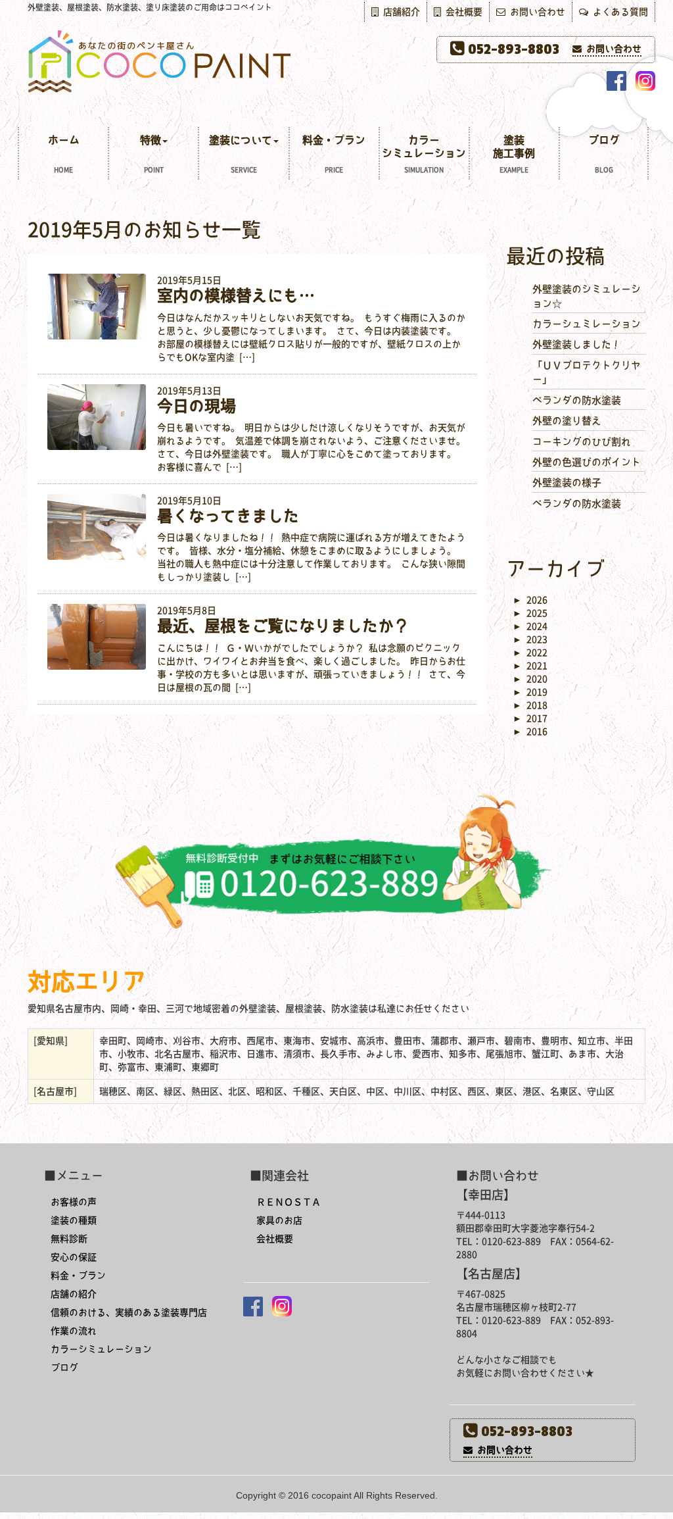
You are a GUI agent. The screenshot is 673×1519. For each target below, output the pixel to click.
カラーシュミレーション (586, 324)
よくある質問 (618, 11)
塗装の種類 (74, 1220)
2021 (530, 665)
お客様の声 (74, 1202)
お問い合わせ (535, 11)
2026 (530, 600)
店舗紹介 (399, 11)
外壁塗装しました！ (576, 344)
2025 (530, 613)
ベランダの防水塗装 (576, 400)
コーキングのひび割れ (581, 442)
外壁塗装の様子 (566, 482)
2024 (530, 626)
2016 (530, 731)
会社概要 (461, 11)
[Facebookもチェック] (616, 81)
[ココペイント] (336, 60)
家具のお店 (279, 1220)
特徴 (152, 154)
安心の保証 (74, 1257)
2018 (530, 705)
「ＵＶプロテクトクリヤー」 (586, 372)
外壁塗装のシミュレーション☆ (586, 296)
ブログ (604, 154)
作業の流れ (74, 1330)
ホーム (64, 154)
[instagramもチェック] (645, 81)
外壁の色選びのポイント (586, 462)
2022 (530, 652)
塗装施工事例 (514, 154)
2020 (530, 679)
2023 (530, 639)
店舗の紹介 (74, 1294)
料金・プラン (333, 154)
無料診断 (69, 1238)
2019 (530, 692)
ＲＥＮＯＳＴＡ (288, 1202)
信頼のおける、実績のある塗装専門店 (129, 1312)
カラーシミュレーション (424, 154)
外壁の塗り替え (566, 421)
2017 (530, 718)
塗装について (240, 154)
